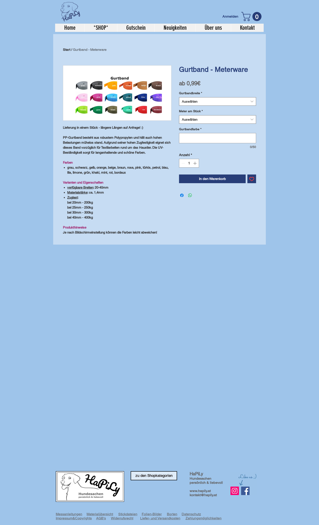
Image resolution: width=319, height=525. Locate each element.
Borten (172, 514)
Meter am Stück (191, 111)
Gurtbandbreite (190, 93)
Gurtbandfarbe (190, 129)
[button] (252, 16)
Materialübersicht (100, 514)
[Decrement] (183, 163)
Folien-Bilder (152, 514)
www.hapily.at (200, 491)
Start (66, 50)
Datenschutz (191, 514)
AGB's (101, 518)
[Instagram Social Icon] (234, 491)
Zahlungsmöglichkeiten (204, 518)
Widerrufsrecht (122, 518)
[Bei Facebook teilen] (181, 195)
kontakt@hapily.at (203, 495)
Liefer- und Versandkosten (160, 518)
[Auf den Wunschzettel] (251, 178)
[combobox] (217, 101)
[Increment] (195, 163)
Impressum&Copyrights (74, 518)
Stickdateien (127, 514)
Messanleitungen (69, 514)
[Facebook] (245, 491)
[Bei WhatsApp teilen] (190, 195)
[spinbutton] (189, 163)
